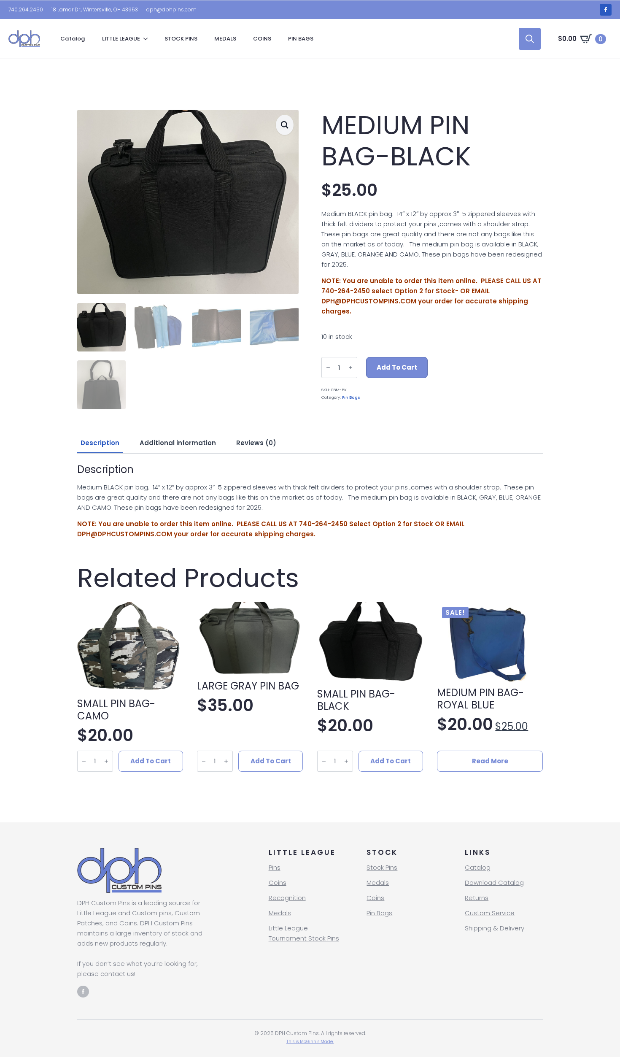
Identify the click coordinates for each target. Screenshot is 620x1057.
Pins (274, 867)
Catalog (72, 39)
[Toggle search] (530, 39)
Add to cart (397, 367)
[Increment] (350, 367)
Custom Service (490, 912)
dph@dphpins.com (171, 9)
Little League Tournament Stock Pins (304, 933)
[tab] (100, 443)
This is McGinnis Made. (310, 1041)
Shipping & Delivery (494, 928)
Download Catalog (494, 882)
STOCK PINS (180, 39)
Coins (277, 882)
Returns (476, 897)
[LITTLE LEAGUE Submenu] (148, 38)
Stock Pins (382, 867)
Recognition (287, 897)
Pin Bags (351, 397)
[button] (285, 125)
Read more (490, 761)
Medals (280, 912)
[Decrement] (328, 367)
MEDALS (225, 39)
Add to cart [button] (150, 761)
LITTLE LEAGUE (121, 39)
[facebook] (606, 10)
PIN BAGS (300, 39)
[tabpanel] (310, 501)
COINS (262, 39)
